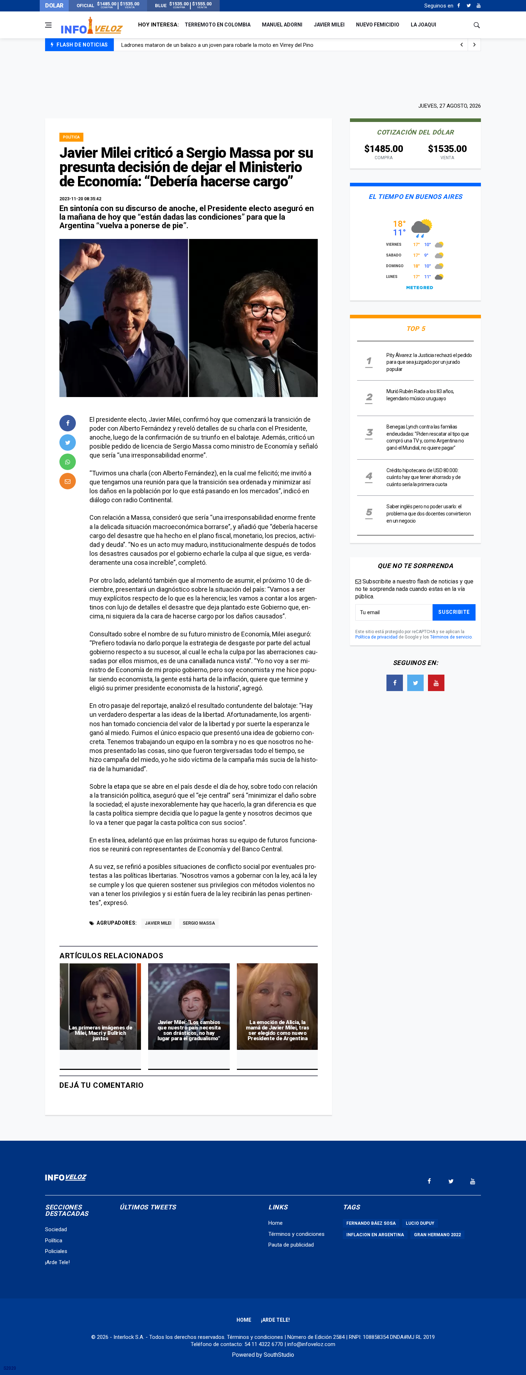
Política (71, 137)
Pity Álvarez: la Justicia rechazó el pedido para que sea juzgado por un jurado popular (429, 362)
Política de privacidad (376, 637)
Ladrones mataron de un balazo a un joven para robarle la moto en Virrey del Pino (217, 45)
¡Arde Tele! (57, 1262)
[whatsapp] (67, 462)
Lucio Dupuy (420, 1223)
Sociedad (56, 1229)
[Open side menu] (48, 25)
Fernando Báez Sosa (371, 1223)
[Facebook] (458, 5)
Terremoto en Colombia (217, 25)
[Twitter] (468, 5)
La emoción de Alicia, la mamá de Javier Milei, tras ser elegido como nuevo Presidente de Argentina (277, 1030)
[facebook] (67, 423)
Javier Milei (329, 25)
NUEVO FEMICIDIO (377, 25)
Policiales (56, 1251)
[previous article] (474, 44)
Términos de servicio (451, 637)
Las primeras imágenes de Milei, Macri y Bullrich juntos (100, 1033)
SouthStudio (279, 1354)
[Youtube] (478, 5)
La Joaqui (423, 25)
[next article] (461, 44)
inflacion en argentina (375, 1234)
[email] (67, 481)
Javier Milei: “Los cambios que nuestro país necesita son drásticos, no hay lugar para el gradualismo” (189, 1030)
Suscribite (454, 612)
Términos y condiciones (296, 1234)
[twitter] (67, 442)
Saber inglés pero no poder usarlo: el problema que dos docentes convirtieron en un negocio (428, 513)
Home (275, 1223)
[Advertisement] (263, 76)
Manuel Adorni (282, 25)
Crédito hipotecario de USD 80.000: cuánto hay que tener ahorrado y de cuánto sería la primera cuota (423, 477)
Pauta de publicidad (291, 1245)
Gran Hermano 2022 (437, 1234)
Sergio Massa (199, 923)
